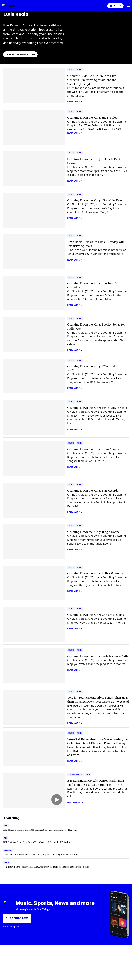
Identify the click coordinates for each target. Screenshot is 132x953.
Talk (88, 774)
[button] (128, 6)
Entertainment (75, 774)
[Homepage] (12, 6)
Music (71, 70)
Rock (79, 70)
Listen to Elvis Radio (20, 54)
